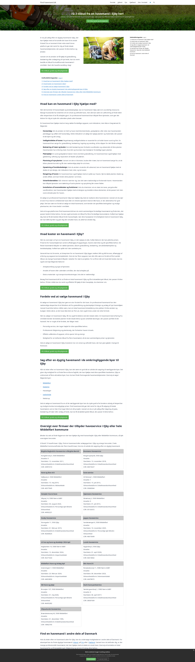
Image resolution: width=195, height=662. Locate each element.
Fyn (126, 2)
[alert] (97, 655)
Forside (112, 2)
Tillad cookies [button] (91, 659)
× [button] (193, 650)
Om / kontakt (142, 2)
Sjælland (133, 2)
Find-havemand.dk (48, 2)
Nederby (46, 387)
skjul (60, 78)
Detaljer (113, 656)
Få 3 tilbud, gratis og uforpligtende (98, 21)
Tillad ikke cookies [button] (102, 659)
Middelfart (47, 383)
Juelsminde (47, 394)
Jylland (120, 2)
